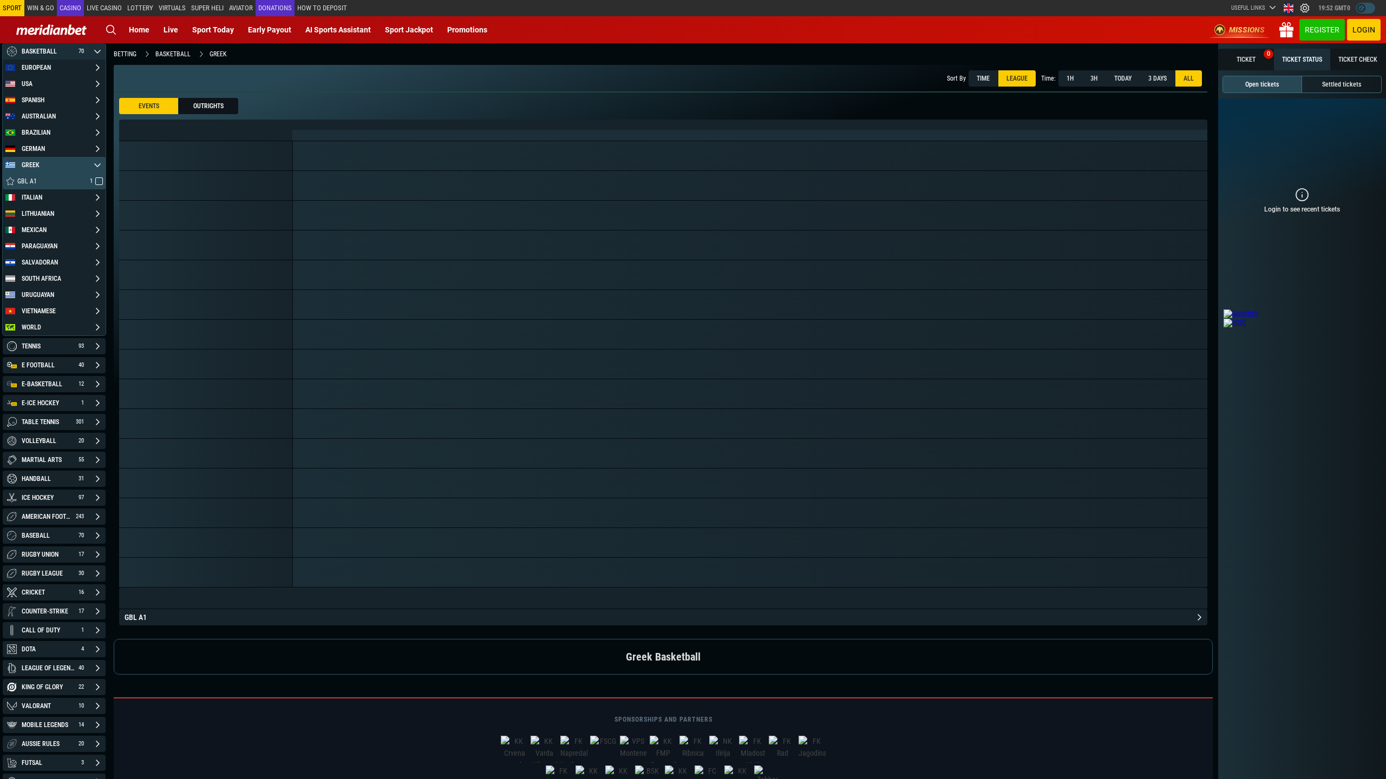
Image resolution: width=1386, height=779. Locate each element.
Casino (70, 8)
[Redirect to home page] (51, 29)
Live (171, 29)
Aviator (241, 8)
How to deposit (322, 8)
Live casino (104, 8)
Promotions (467, 29)
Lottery (140, 8)
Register (1322, 29)
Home (139, 29)
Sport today (213, 29)
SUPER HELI (207, 8)
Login (1363, 29)
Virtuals (172, 8)
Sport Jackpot (409, 29)
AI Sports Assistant (338, 29)
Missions (1247, 29)
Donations (275, 8)
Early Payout (269, 29)
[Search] (111, 30)
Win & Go (40, 8)
